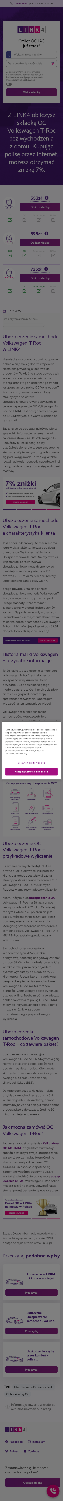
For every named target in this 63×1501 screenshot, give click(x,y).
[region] (31, 750)
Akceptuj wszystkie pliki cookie (31, 771)
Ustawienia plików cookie (31, 762)
